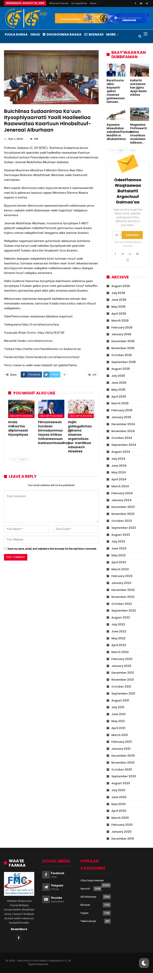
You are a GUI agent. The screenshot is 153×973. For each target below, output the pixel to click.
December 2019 (122, 839)
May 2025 (118, 390)
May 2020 (118, 804)
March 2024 (120, 486)
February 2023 (121, 576)
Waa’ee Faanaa (58, 3)
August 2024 (120, 452)
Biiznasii (96, 34)
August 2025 (120, 369)
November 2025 (122, 348)
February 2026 (121, 327)
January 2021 (120, 749)
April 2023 (118, 562)
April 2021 (118, 728)
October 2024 (121, 438)
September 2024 (123, 445)
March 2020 (120, 818)
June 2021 (118, 714)
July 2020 (118, 790)
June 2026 (118, 300)
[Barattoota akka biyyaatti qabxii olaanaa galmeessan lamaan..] (116, 70)
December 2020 (123, 756)
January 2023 (121, 583)
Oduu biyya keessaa (21, 415)
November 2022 (122, 597)
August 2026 (120, 286)
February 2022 (121, 659)
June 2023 (118, 548)
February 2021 (121, 742)
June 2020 (119, 797)
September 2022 (123, 611)
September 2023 (123, 528)
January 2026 (121, 334)
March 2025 (120, 403)
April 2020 (118, 811)
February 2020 (122, 825)
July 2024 (118, 459)
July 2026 (118, 293)
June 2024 (119, 466)
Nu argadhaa (79, 3)
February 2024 (122, 493)
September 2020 (123, 776)
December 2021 (122, 673)
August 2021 (120, 700)
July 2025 (118, 376)
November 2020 (123, 763)
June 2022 (118, 631)
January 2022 (121, 666)
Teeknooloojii (88, 921)
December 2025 (123, 341)
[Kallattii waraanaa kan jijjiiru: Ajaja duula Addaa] (139, 70)
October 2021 (121, 687)
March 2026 (120, 321)
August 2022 (120, 617)
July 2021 (117, 707)
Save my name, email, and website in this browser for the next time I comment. (52, 548)
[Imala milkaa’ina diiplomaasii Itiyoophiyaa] (21, 409)
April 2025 (118, 397)
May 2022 (118, 638)
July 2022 (118, 624)
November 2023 (122, 514)
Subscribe (132, 235)
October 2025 (121, 355)
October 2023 (121, 521)
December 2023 (123, 507)
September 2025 (123, 362)
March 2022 (120, 652)
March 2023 (120, 569)
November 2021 (122, 680)
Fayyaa (84, 912)
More (93, 3)
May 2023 (118, 555)
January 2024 (121, 500)
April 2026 (118, 314)
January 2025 (121, 417)
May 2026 (118, 307)
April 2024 (118, 479)
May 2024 (118, 472)
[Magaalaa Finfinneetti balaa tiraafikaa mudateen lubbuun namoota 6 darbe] (139, 114)
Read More (19, 929)
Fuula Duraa (16, 34)
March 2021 (119, 735)
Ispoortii (85, 888)
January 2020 (121, 832)
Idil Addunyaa (88, 896)
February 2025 (121, 410)
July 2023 (118, 541)
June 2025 (118, 383)
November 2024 (123, 431)
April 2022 (118, 645)
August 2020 (120, 783)
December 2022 (123, 590)
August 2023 (120, 535)
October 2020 (121, 770)
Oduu (35, 34)
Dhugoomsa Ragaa (64, 34)
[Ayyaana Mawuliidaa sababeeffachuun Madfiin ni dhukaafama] (116, 114)
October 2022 (121, 604)
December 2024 (123, 424)
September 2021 (123, 694)
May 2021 (118, 721)
